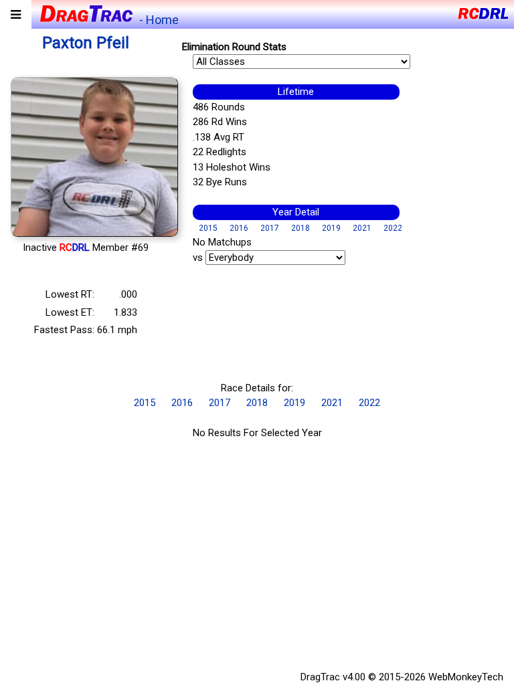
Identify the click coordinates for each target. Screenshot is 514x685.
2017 (269, 228)
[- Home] (85, 12)
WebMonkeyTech (465, 677)
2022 (392, 228)
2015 (208, 228)
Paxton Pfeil (85, 42)
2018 (300, 228)
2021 (362, 228)
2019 (331, 228)
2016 (239, 228)
